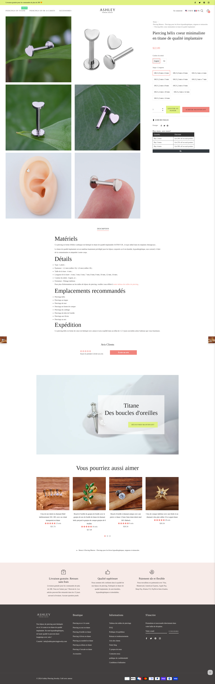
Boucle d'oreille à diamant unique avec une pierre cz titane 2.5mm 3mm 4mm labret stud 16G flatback (125, 517)
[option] (53, 505)
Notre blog (113, 645)
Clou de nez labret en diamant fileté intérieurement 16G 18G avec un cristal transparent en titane (53, 517)
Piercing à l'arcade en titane (82, 649)
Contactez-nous (114, 654)
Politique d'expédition (117, 632)
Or (164, 61)
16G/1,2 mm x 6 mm (180, 79)
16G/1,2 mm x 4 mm (199, 73)
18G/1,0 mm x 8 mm (180, 73)
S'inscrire (174, 631)
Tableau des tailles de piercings (120, 623)
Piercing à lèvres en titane (82, 636)
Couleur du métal (158, 55)
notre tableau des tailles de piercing (126, 284)
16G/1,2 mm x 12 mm (181, 92)
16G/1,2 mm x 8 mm (161, 86)
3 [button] (110, 536)
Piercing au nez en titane (81, 628)
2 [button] (107, 536)
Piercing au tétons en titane (82, 645)
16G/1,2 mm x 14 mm (162, 98)
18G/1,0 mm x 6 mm (161, 73)
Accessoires (77, 654)
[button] (192, 11)
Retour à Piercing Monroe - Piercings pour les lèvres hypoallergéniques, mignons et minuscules (108, 550)
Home (155, 22)
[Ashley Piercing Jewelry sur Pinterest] (204, 2)
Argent (156, 61)
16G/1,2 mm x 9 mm (180, 86)
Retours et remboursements (118, 636)
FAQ (111, 628)
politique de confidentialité (118, 658)
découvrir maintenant (143, 424)
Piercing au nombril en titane (83, 641)
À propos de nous (115, 649)
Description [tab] (103, 229)
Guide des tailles (162, 120)
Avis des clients (114, 641)
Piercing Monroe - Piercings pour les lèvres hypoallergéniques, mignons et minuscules (180, 24)
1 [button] (105, 536)
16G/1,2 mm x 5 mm (161, 79)
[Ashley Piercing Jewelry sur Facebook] (195, 2)
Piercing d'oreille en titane (82, 632)
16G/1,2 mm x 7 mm (199, 79)
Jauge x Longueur (158, 67)
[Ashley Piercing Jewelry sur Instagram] (208, 2)
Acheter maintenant (196, 110)
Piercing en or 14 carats (81, 623)
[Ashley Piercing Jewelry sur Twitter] (199, 2)
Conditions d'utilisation (117, 662)
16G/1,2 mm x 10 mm (162, 92)
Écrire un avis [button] (123, 352)
